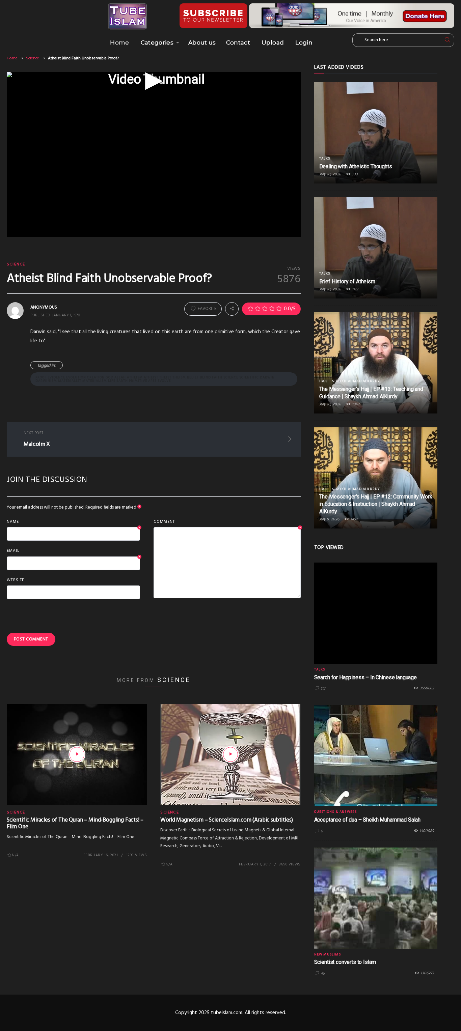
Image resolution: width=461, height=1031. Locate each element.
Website (15, 580)
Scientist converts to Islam (345, 962)
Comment (227, 522)
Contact (238, 42)
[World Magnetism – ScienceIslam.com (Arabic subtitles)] (230, 754)
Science (32, 58)
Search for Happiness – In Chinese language (365, 677)
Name (73, 522)
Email (73, 551)
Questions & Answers (335, 811)
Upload (273, 42)
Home (119, 42)
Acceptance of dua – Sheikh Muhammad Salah (367, 820)
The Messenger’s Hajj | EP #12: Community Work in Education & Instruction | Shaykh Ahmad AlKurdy (375, 504)
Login (304, 42)
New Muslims (327, 954)
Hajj (323, 381)
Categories (157, 42)
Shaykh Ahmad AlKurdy (356, 381)
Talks (324, 158)
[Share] (232, 309)
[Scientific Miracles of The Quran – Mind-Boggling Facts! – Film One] (77, 754)
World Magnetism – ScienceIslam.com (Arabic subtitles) (226, 820)
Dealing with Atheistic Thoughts (355, 166)
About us (202, 42)
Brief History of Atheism (347, 281)
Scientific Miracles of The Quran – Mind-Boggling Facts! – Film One (75, 823)
